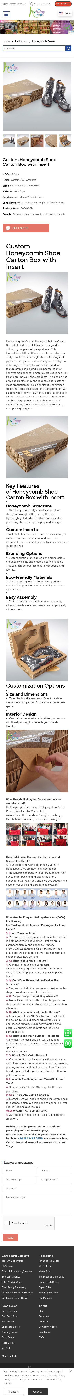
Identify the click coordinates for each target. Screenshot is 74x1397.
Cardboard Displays (15, 1255)
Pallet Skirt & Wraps (12, 1282)
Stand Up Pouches (49, 1292)
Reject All (14, 1391)
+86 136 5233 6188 (41, 4)
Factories (44, 1321)
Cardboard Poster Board (15, 1298)
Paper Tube (45, 1287)
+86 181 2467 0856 (30, 1138)
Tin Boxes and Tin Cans (51, 1276)
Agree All (38, 1391)
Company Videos (48, 1326)
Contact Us (9, 1356)
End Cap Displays (11, 1276)
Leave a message (18, 1162)
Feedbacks (44, 1332)
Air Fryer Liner (9, 1311)
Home (6, 41)
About (43, 1306)
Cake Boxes (8, 1337)
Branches (44, 1316)
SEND (10, 1237)
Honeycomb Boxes (43, 41)
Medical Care (45, 1266)
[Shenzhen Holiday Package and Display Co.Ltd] (37, 12)
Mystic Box (44, 1271)
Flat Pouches (45, 1298)
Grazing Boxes (9, 1332)
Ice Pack (6, 1348)
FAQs (41, 1337)
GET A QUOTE (63, 4)
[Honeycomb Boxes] (37, 27)
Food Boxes (9, 1306)
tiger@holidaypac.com (16, 4)
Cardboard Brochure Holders (17, 1292)
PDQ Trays (7, 1266)
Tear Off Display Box (12, 1260)
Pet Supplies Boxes (49, 1260)
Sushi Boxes (8, 1321)
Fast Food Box (9, 1316)
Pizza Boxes (8, 1342)
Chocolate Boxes (11, 1326)
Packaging (21, 41)
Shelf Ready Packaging (14, 1287)
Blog (41, 1311)
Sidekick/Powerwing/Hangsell (17, 1271)
